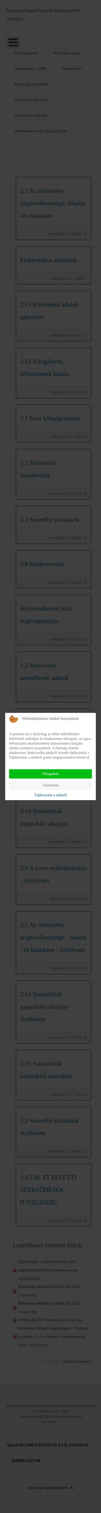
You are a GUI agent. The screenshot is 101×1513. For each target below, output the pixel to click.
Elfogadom (50, 774)
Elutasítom (51, 785)
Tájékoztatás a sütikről (50, 795)
